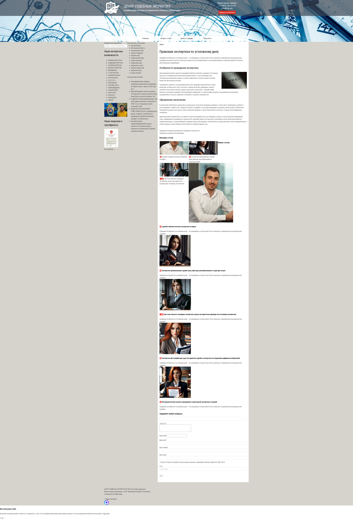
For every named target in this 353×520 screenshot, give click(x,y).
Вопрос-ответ (166, 38)
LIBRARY (161, 44)
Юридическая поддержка (112, 43)
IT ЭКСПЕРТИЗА (113, 73)
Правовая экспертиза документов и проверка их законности (179, 131)
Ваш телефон (163, 447)
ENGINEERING (112, 70)
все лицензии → (109, 149)
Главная (145, 38)
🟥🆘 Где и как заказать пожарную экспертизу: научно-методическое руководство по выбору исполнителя (172, 181)
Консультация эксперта (135, 77)
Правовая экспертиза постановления (171, 133)
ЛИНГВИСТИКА (113, 85)
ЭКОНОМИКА (112, 83)
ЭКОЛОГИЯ (112, 93)
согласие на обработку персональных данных (180, 462)
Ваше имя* (162, 440)
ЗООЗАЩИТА (112, 98)
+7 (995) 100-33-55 (227, 5)
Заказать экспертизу (227, 12)
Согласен (2, 518)
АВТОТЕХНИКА (113, 78)
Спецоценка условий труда (113, 494)
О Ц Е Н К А (111, 80)
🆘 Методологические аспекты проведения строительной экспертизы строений (188, 402)
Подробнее (106, 514)
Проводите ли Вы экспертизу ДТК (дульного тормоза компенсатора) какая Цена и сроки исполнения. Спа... (144, 93)
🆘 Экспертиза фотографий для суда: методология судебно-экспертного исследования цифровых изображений (199, 358)
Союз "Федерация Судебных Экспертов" (136, 492)
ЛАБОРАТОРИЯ (113, 90)
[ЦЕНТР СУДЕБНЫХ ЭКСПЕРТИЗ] (111, 13)
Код (165, 423)
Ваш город (162, 455)
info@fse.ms (227, 8)
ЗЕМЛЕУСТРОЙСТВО (115, 68)
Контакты (208, 38)
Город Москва (135, 46)
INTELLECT (111, 95)
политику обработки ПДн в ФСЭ (214, 462)
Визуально (161, 423)
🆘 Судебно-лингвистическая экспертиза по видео (173, 158)
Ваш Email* (162, 436)
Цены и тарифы (187, 38)
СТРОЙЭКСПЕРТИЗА (115, 65)
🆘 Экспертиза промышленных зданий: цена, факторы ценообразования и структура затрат (202, 159)
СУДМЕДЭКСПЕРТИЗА (115, 63)
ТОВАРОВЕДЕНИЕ (114, 88)
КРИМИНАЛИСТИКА (115, 60)
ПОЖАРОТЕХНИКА (114, 75)
